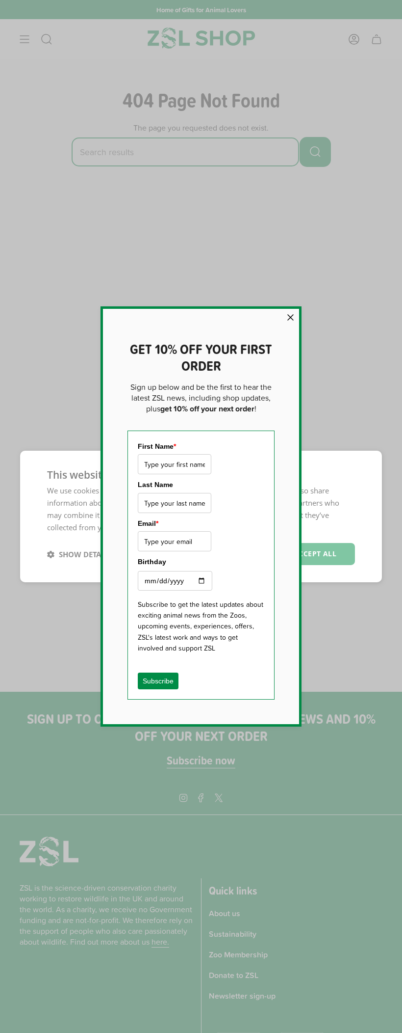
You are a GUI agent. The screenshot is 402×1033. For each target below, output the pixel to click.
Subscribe (158, 681)
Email (148, 523)
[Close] (290, 317)
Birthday (152, 562)
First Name (157, 446)
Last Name (155, 485)
